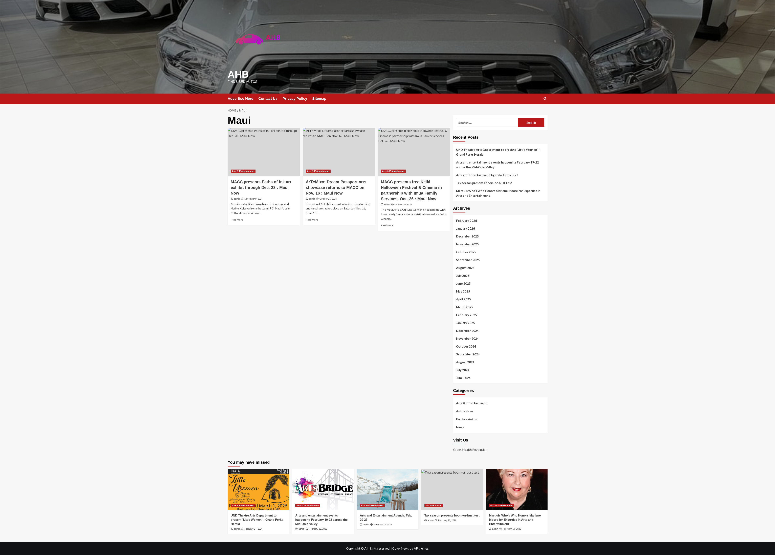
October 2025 (466, 252)
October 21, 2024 (328, 199)
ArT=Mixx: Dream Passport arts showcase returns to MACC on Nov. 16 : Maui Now (336, 187)
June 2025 (463, 283)
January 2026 (465, 228)
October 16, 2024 (403, 204)
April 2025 (463, 299)
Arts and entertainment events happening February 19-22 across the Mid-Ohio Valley (497, 164)
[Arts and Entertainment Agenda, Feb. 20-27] (387, 489)
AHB (238, 74)
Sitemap (319, 99)
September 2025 (468, 260)
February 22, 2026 (383, 524)
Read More (237, 219)
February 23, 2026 (318, 529)
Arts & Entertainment (243, 171)
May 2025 (463, 291)
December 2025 (467, 236)
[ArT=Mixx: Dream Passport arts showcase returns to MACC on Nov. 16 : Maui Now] (339, 152)
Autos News (464, 411)
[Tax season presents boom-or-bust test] (452, 489)
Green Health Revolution (470, 449)
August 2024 (465, 362)
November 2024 (467, 338)
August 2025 (465, 268)
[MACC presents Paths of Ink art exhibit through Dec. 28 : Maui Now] (264, 152)
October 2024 (466, 346)
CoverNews (400, 548)
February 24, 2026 (253, 529)
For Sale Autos (466, 419)
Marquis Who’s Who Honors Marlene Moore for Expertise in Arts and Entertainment (498, 193)
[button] (545, 98)
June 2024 (463, 378)
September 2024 (468, 354)
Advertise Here (240, 99)
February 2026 (466, 220)
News (460, 427)
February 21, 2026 (447, 520)
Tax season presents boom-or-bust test (484, 183)
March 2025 (464, 307)
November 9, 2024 (253, 199)
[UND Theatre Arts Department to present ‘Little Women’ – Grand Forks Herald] (258, 489)
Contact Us (268, 99)
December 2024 (467, 330)
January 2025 (465, 323)
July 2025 (462, 275)
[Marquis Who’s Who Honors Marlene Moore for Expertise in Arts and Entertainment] (517, 489)
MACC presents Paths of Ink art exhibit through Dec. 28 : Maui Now (261, 187)
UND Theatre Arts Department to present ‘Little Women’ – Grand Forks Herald (498, 152)
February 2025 (466, 315)
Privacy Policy (295, 99)
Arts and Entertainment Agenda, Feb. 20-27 (487, 175)
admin (237, 199)
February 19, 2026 (512, 529)
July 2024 (462, 370)
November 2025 (467, 244)
